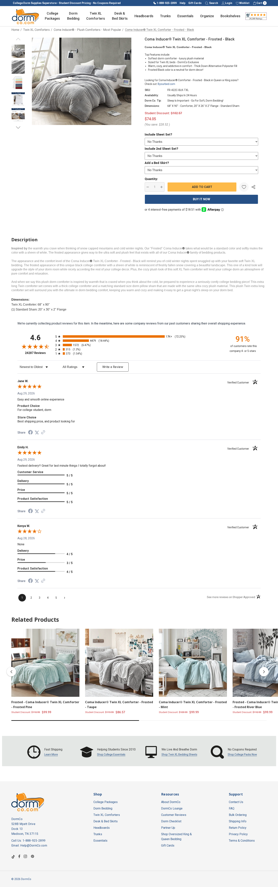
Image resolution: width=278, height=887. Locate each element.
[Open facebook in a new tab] (19, 856)
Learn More (51, 754)
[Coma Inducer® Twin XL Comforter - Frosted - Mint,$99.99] (193, 663)
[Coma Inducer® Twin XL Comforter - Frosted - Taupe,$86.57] (119, 663)
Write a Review (112, 367)
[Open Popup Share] (253, 187)
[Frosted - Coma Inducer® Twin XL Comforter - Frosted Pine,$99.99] (45, 663)
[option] (44, 752)
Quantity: (151, 179)
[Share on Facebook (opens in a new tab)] (30, 433)
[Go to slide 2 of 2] (18, 127)
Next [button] (264, 671)
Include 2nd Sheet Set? (161, 149)
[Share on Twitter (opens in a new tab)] (37, 432)
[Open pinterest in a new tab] (33, 856)
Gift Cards (195, 3)
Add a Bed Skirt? (157, 163)
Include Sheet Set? (158, 134)
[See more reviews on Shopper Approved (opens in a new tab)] (43, 432)
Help (182, 3)
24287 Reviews (39, 353)
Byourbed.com (166, 83)
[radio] (139, 336)
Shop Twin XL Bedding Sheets (179, 754)
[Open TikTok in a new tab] (13, 856)
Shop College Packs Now (242, 754)
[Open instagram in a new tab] (26, 856)
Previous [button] (11, 671)
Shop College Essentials (111, 754)
